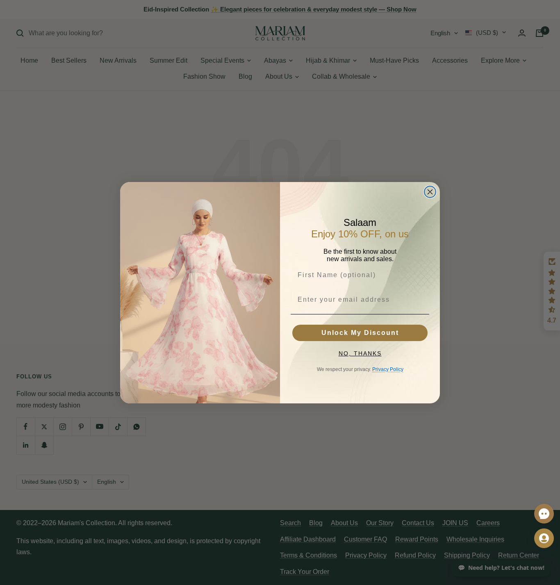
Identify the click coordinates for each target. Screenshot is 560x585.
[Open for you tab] (544, 538)
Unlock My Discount (360, 332)
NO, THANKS (360, 353)
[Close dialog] (430, 192)
